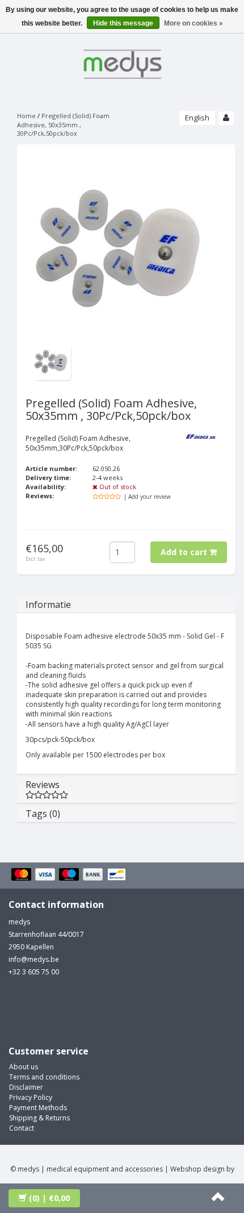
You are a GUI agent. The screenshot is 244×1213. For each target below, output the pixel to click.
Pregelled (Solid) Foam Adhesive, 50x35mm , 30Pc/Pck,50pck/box (63, 124)
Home (26, 115)
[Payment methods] (70, 875)
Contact (21, 1128)
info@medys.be (34, 959)
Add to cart (185, 552)
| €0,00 (49, 1198)
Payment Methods (38, 1107)
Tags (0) (43, 813)
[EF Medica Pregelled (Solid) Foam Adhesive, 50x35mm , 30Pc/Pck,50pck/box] (52, 361)
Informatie (48, 604)
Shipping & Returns (39, 1118)
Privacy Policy (30, 1097)
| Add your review (147, 497)
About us (23, 1067)
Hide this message (123, 23)
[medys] (122, 62)
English (197, 117)
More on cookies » (193, 23)
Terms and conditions (44, 1077)
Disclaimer (26, 1087)
